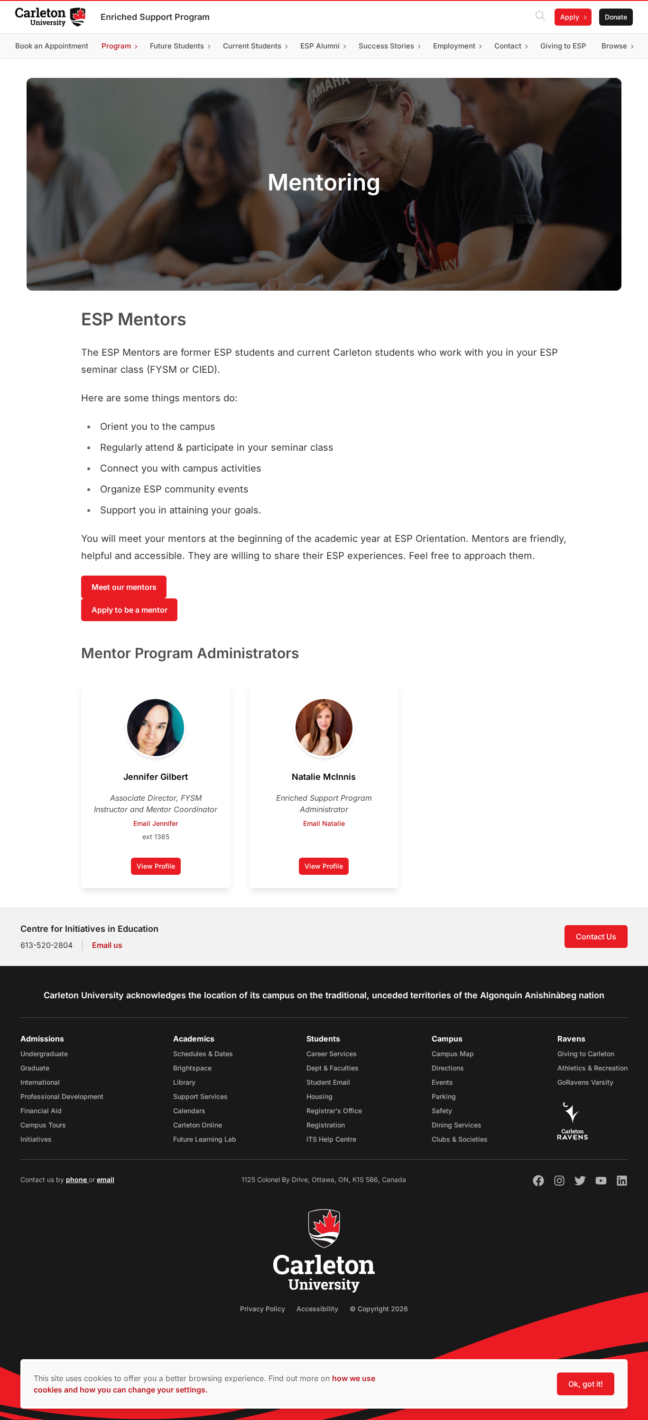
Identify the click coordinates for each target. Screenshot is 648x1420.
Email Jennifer (155, 823)
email (105, 1179)
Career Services (331, 1054)
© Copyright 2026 (379, 1309)
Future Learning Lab (204, 1139)
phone (77, 1179)
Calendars (189, 1111)
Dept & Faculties (332, 1068)
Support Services (200, 1096)
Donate (616, 17)
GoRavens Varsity (585, 1082)
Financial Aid (41, 1111)
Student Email (328, 1082)
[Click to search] (540, 17)
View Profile (159, 868)
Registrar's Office (334, 1111)
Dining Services (456, 1125)
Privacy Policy (262, 1309)
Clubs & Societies (460, 1139)
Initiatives (36, 1139)
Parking (444, 1096)
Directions (448, 1068)
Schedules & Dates (203, 1054)
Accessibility (317, 1309)
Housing (319, 1096)
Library (184, 1082)
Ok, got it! (585, 1384)
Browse (614, 45)
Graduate (34, 1068)
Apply (569, 17)
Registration (325, 1125)
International (40, 1082)
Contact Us (596, 936)
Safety (442, 1111)
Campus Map (453, 1054)
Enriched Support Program (155, 17)
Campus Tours (43, 1125)
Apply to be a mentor (129, 610)
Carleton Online (197, 1125)
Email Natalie (324, 823)
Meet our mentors (124, 587)
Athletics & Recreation (592, 1068)
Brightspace (192, 1068)
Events (442, 1082)
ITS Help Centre (331, 1139)
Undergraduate (44, 1054)
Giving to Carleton (585, 1054)
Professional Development (61, 1096)
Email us (107, 945)
